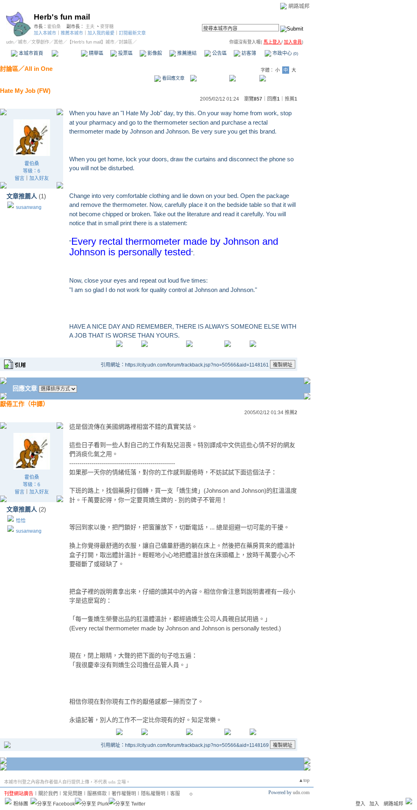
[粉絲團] (8, 801)
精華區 (95, 53)
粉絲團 (20, 804)
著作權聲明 (124, 794)
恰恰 (21, 521)
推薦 (291, 99)
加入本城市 (45, 33)
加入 (374, 804)
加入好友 (39, 178)
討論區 (66, 53)
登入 (360, 804)
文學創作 (40, 42)
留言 (19, 178)
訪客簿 (248, 53)
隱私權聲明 (153, 794)
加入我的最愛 (101, 33)
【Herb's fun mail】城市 (90, 42)
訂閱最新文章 (132, 33)
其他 (58, 42)
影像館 (154, 53)
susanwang (29, 207)
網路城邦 (298, 6)
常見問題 (72, 794)
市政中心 (284, 53)
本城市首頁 (30, 53)
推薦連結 (186, 53)
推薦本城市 (72, 33)
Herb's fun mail (62, 17)
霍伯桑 (54, 26)
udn (9, 42)
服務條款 (97, 794)
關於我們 (48, 794)
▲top (303, 780)
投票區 (125, 53)
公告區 (219, 53)
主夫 (90, 26)
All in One (38, 68)
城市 (22, 42)
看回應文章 (172, 78)
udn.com (301, 792)
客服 (175, 794)
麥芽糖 (107, 26)
